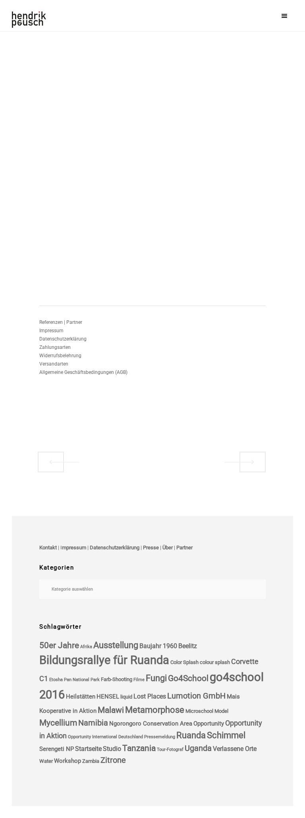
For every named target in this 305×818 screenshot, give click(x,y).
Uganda (198, 748)
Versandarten (53, 364)
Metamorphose (154, 710)
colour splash (215, 662)
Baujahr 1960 (158, 646)
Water (46, 761)
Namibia (93, 723)
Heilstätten (80, 696)
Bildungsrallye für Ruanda (104, 660)
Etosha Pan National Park (74, 679)
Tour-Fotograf (170, 749)
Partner (184, 547)
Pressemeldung (159, 736)
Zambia (90, 761)
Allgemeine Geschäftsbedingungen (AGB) (83, 372)
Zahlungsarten (55, 347)
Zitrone (113, 760)
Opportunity (208, 723)
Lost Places (149, 696)
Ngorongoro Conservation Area (150, 723)
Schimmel (226, 735)
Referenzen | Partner (60, 322)
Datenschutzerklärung (63, 339)
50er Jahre (59, 645)
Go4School (188, 678)
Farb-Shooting (116, 679)
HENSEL (108, 696)
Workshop (67, 760)
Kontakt (48, 547)
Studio (112, 749)
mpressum (74, 547)
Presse (151, 547)
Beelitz (187, 646)
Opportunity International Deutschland (105, 736)
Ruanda (191, 735)
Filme (139, 679)
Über (167, 547)
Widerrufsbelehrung (60, 355)
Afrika (86, 646)
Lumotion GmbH (196, 696)
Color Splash (184, 662)
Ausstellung (115, 645)
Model (221, 711)
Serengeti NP (56, 749)
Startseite (88, 749)
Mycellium (58, 723)
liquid (126, 697)
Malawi (111, 710)
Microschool (199, 711)
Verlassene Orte (235, 749)
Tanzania (139, 748)
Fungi (156, 678)
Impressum (51, 330)
